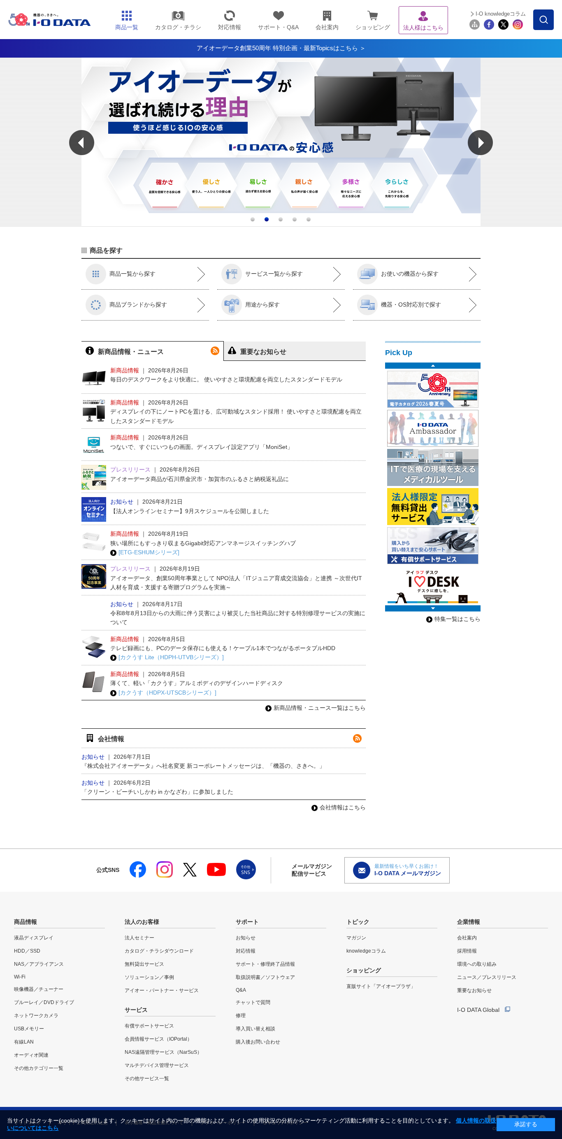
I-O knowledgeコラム (501, 14)
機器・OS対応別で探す (411, 304)
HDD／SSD (27, 951)
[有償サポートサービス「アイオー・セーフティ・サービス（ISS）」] (433, 545)
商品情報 (25, 921)
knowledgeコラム (366, 951)
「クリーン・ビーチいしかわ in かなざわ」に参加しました (157, 791)
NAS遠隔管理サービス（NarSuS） (163, 1052)
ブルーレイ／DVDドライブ (44, 1002)
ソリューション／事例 (149, 977)
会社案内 (467, 938)
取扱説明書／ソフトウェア (265, 977)
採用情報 (467, 951)
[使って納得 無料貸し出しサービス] (433, 506)
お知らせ (245, 938)
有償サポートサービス (149, 1026)
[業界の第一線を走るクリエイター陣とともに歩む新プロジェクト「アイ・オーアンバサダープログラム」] (433, 428)
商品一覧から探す (132, 273)
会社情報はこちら (343, 807)
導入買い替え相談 (255, 1029)
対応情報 (245, 951)
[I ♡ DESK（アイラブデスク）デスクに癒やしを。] (433, 584)
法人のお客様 (142, 921)
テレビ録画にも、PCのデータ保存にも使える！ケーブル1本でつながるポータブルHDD (222, 648)
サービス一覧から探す (274, 273)
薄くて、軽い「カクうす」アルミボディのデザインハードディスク (196, 683)
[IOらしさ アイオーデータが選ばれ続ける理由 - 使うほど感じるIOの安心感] (281, 224)
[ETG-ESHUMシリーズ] (148, 552)
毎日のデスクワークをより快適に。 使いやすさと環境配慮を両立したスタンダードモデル (226, 379)
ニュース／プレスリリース (486, 977)
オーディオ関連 (31, 1055)
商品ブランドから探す (138, 304)
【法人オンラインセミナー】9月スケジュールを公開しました (189, 511)
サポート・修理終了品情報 (265, 964)
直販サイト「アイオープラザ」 (381, 986)
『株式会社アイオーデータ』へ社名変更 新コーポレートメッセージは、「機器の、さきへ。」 (203, 765)
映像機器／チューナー (38, 989)
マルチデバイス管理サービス (157, 1065)
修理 (241, 1015)
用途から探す (262, 304)
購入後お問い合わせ (258, 1042)
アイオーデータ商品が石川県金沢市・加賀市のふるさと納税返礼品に (199, 479)
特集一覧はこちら (457, 619)
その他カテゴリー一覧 (38, 1068)
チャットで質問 (253, 1002)
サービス (136, 1010)
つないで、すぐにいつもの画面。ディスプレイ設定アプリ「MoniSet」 (201, 447)
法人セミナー (139, 938)
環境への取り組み (477, 964)
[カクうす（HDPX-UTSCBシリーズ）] (167, 692)
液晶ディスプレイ (33, 938)
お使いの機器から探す (410, 273)
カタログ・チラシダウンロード (159, 951)
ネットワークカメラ (36, 1015)
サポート (247, 921)
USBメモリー (29, 1029)
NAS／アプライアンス (39, 964)
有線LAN (24, 1042)
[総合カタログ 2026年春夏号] (433, 389)
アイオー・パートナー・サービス (162, 990)
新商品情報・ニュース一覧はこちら (320, 707)
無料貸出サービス (144, 964)
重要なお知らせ (474, 990)
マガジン (356, 938)
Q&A (241, 990)
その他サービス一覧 (147, 1078)
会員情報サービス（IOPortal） (158, 1039)
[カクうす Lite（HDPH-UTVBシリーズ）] (171, 657)
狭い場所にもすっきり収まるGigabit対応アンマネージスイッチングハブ (203, 543)
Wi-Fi (20, 977)
